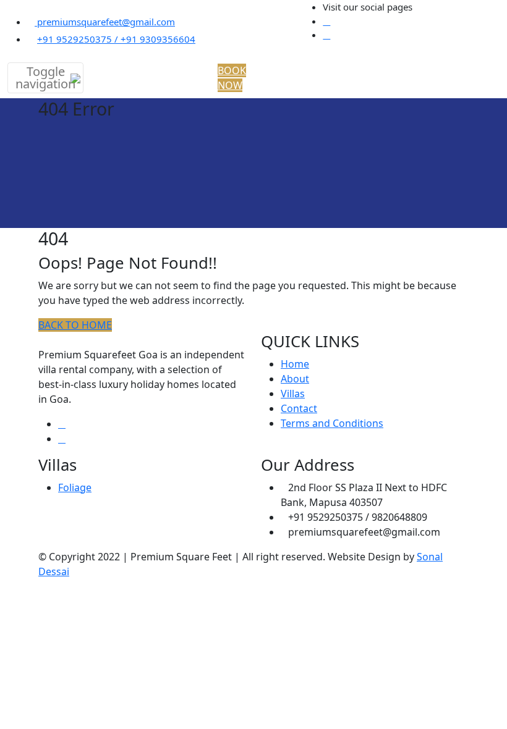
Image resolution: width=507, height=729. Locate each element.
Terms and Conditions (332, 423)
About (295, 379)
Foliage (75, 487)
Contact (299, 408)
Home (295, 364)
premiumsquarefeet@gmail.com (105, 21)
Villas (293, 393)
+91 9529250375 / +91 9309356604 (116, 39)
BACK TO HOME (75, 325)
